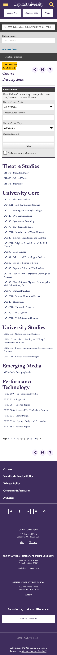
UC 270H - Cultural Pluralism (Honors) (22, 296)
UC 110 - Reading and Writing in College (23, 210)
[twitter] (11, 511)
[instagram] (44, 511)
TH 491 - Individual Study (16, 173)
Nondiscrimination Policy (18, 476)
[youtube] (36, 511)
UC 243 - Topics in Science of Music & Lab (24, 268)
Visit (47, 13)
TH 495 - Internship (13, 184)
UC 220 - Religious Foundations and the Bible (25, 238)
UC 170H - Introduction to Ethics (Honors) (24, 232)
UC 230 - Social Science (15, 252)
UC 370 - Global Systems (15, 313)
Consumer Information (16, 490)
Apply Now (12, 13)
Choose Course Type (12, 123)
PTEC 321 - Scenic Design (16, 416)
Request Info (31, 13)
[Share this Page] (35, 70)
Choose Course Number (14, 113)
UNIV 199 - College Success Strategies (21, 357)
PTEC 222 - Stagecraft (14, 399)
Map (22, 542)
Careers (7, 469)
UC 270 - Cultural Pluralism (17, 291)
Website (21, 568)
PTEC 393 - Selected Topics (17, 427)
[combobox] (28, 27)
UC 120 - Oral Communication (18, 216)
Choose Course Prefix (13, 102)
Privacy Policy (11, 483)
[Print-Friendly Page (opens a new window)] (42, 70)
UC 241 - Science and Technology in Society (24, 257)
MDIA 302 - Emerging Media (17, 372)
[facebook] (19, 511)
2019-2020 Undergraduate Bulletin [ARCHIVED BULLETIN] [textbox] (27, 27)
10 (35, 439)
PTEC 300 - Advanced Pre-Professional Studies (26, 410)
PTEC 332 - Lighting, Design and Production (25, 421)
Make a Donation (28, 619)
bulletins (17, 648)
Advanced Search (10, 49)
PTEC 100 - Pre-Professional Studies (21, 394)
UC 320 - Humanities (14, 302)
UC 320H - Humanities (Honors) (19, 307)
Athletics (8, 497)
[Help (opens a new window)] (50, 70)
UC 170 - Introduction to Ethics (18, 227)
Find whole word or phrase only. (22, 153)
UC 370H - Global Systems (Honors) (21, 318)
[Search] (53, 40)
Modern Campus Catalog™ (34, 651)
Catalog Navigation (13, 57)
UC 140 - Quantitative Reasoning (19, 221)
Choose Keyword (11, 134)
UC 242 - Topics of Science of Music (21, 263)
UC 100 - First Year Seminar (17, 200)
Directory (33, 542)
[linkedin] (28, 511)
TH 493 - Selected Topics (15, 178)
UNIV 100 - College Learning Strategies (22, 334)
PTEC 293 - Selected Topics (17, 405)
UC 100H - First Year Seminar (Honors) (22, 205)
